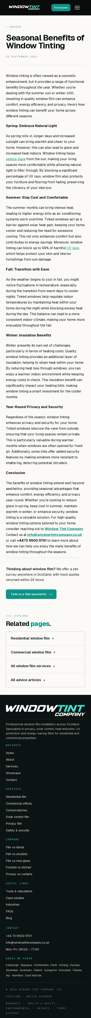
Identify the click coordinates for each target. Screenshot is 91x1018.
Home (10, 753)
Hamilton (17, 975)
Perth (54, 965)
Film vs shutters (17, 854)
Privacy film (14, 823)
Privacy (43, 1008)
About (10, 759)
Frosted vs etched (18, 867)
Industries (12, 904)
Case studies (15, 898)
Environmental (18, 1008)
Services (12, 766)
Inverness (26, 970)
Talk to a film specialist (29, 594)
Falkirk (38, 970)
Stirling (63, 965)
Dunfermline (41, 965)
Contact (11, 780)
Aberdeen (12, 970)
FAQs (9, 911)
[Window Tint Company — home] (28, 7)
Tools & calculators (19, 891)
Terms (61, 1008)
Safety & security (17, 830)
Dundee (75, 965)
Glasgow (26, 965)
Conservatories (16, 810)
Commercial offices (19, 803)
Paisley (77, 970)
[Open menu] (77, 7)
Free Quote (61, 7)
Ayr (8, 975)
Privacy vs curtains (19, 874)
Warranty (13, 1003)
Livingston (50, 970)
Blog (9, 918)
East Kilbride (33, 975)
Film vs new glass (18, 861)
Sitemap (12, 1013)
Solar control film (17, 817)
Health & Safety (41, 1003)
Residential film (16, 797)
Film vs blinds (15, 847)
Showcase (13, 773)
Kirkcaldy (65, 970)
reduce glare (16, 159)
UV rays (73, 248)
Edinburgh (12, 965)
